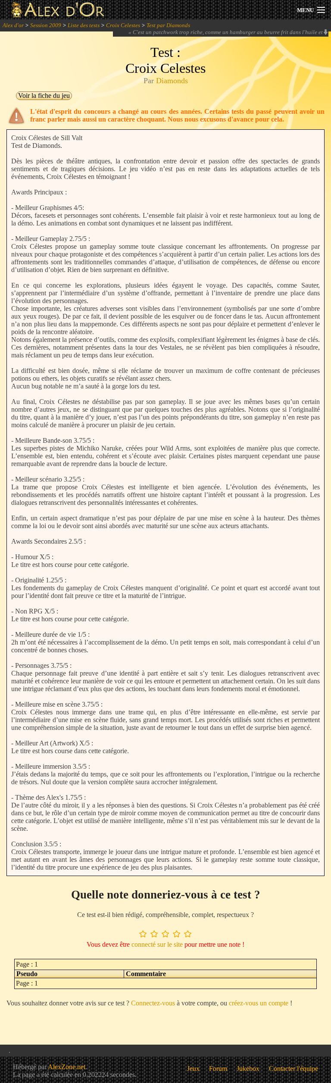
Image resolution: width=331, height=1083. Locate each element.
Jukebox (248, 1068)
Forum (218, 1068)
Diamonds (172, 80)
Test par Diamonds (168, 25)
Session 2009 (45, 25)
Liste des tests (84, 25)
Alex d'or (13, 25)
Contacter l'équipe (293, 1068)
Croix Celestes (123, 25)
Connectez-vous (153, 1003)
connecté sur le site (157, 944)
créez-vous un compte (258, 1003)
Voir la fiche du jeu (44, 95)
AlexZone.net (66, 1066)
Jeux (193, 1068)
